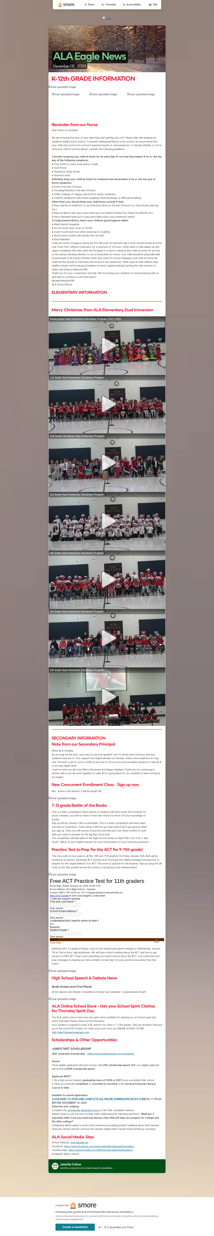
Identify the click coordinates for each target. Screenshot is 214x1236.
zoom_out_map (162, 88)
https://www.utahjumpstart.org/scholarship (110, 1053)
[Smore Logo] (66, 4)
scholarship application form (83, 1110)
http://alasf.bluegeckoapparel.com (70, 1032)
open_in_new (156, 940)
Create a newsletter (75, 1227)
